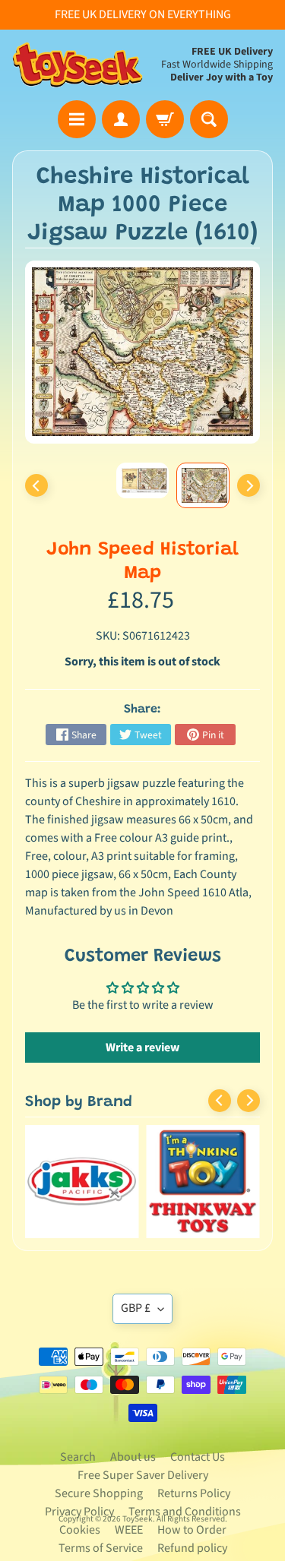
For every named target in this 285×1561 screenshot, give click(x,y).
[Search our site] (209, 119)
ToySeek (137, 1519)
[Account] (121, 119)
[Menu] (77, 119)
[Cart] (165, 119)
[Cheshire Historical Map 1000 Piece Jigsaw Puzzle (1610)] (203, 485)
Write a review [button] (142, 1047)
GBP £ (135, 1308)
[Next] (248, 485)
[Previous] (36, 485)
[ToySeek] (77, 65)
